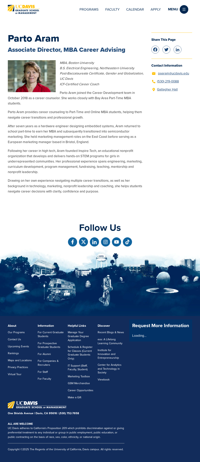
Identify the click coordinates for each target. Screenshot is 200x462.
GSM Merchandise (79, 383)
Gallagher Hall (167, 89)
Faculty (112, 9)
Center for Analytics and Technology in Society (109, 368)
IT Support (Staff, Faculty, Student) (78, 367)
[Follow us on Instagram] (106, 242)
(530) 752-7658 (69, 413)
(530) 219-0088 (168, 81)
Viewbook (104, 379)
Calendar (135, 9)
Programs (89, 9)
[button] (178, 9)
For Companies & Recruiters (48, 363)
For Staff (43, 372)
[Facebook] (155, 49)
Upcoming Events (18, 346)
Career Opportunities (80, 390)
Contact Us (14, 339)
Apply (156, 9)
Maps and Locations (20, 360)
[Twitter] (166, 49)
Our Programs (16, 332)
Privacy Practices (18, 367)
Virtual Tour (14, 374)
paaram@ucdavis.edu (173, 73)
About (12, 325)
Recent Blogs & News (111, 332)
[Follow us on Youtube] (116, 242)
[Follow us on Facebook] (73, 242)
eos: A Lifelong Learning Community (110, 341)
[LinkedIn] (177, 49)
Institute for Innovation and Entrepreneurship (108, 354)
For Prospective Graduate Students (49, 345)
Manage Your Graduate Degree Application (78, 336)
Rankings (13, 353)
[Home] (24, 9)
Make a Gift (74, 397)
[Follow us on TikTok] (127, 242)
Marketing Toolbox (79, 376)
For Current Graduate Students (51, 334)
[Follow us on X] (83, 242)
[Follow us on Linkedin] (94, 242)
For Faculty (44, 378)
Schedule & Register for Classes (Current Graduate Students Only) (80, 352)
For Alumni (44, 354)
